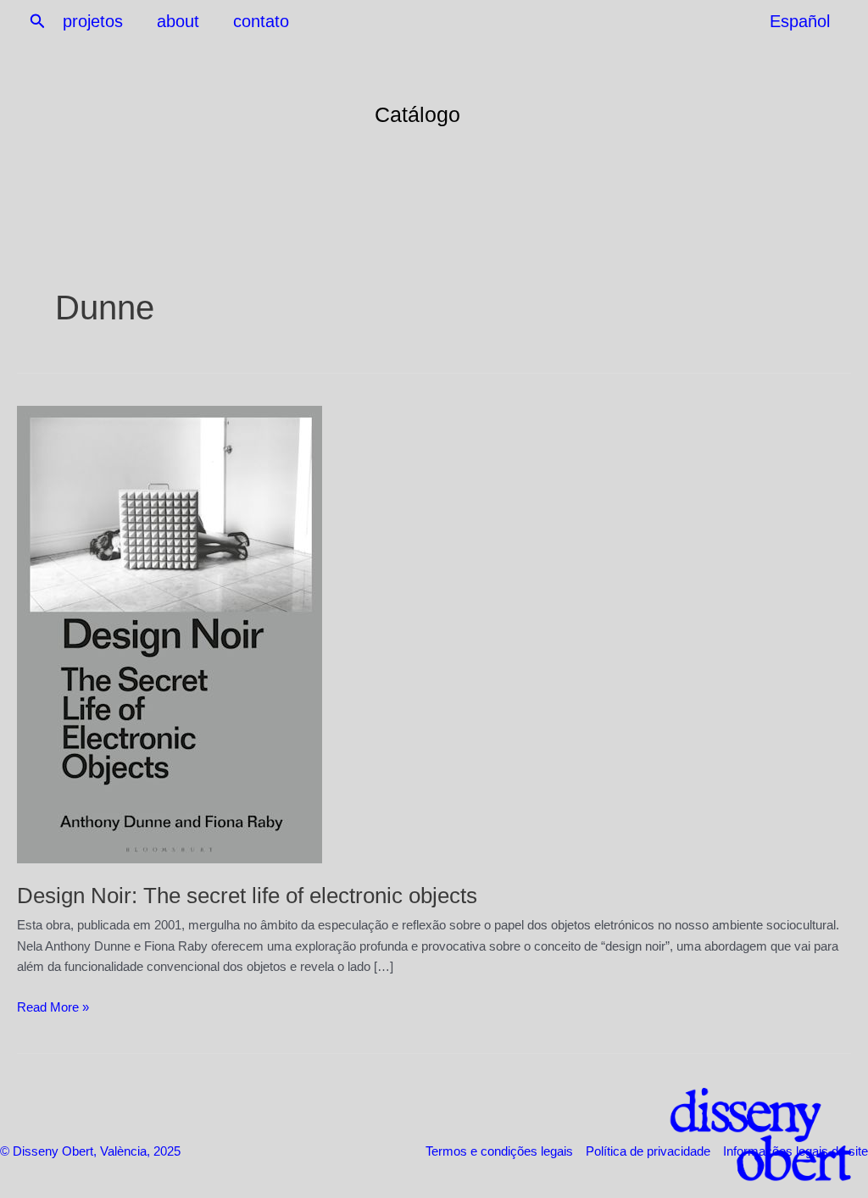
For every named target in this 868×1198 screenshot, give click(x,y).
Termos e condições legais (499, 1151)
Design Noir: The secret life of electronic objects (247, 895)
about (178, 21)
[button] (38, 21)
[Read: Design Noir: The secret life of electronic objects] (169, 632)
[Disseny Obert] (745, 1134)
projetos (93, 21)
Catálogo (417, 114)
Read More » (53, 1008)
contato (261, 21)
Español (800, 21)
